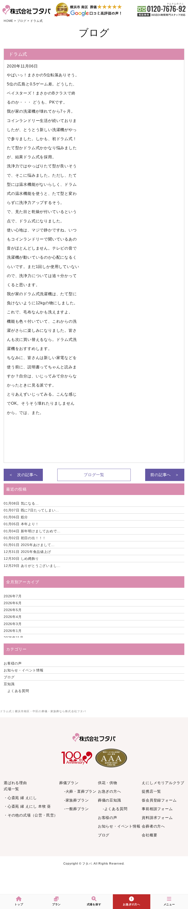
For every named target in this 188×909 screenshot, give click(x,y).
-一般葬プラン (76, 809)
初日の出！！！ (25, 538)
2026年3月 (13, 624)
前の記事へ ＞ (164, 475)
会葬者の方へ (153, 826)
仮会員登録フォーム (159, 800)
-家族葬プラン (76, 800)
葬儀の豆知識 (109, 800)
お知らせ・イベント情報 (24, 670)
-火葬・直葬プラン (80, 791)
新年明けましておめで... (32, 531)
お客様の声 (13, 663)
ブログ (9, 677)
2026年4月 (13, 617)
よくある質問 (18, 691)
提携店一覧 (151, 791)
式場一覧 (11, 789)
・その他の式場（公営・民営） (31, 815)
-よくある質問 (115, 809)
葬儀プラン (69, 783)
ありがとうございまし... (32, 566)
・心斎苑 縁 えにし (20, 798)
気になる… (21, 503)
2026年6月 (13, 603)
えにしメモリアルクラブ (163, 783)
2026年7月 (13, 596)
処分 (16, 517)
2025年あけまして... (29, 545)
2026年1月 (13, 631)
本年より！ (21, 524)
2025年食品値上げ (27, 552)
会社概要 (149, 835)
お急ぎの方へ (109, 791)
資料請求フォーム (157, 817)
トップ (18, 904)
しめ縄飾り (21, 559)
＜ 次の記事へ (23, 475)
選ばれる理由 (15, 783)
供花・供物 (107, 783)
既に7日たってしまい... (31, 510)
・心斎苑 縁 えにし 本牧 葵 (27, 806)
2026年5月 (13, 610)
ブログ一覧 (94, 475)
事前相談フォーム (157, 809)
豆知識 (9, 684)
